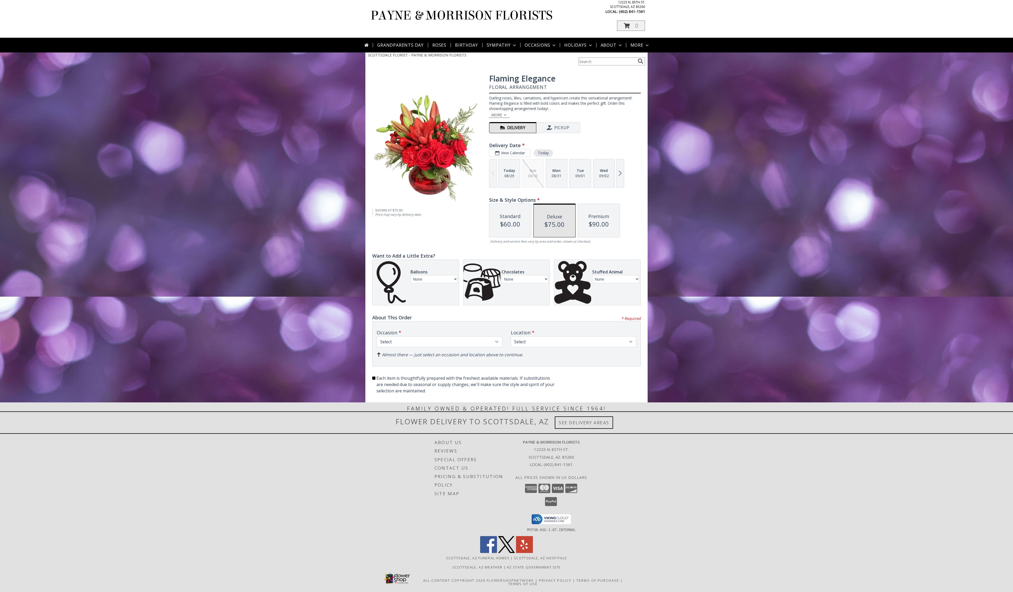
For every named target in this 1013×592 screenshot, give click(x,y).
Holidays (575, 45)
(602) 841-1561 (632, 11)
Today (543, 152)
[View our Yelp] (524, 551)
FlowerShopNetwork (510, 580)
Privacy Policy (555, 580)
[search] (640, 61)
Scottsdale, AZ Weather (477, 567)
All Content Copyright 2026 (454, 580)
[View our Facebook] (488, 551)
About (609, 45)
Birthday (466, 45)
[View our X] (506, 551)
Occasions (537, 45)
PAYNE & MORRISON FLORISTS (462, 15)
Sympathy (499, 45)
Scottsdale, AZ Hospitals (540, 558)
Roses (439, 45)
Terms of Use (523, 583)
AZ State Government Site (534, 567)
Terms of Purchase (597, 580)
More (636, 45)
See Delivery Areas (584, 423)
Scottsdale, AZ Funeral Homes (477, 558)
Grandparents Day (400, 45)
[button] (631, 26)
